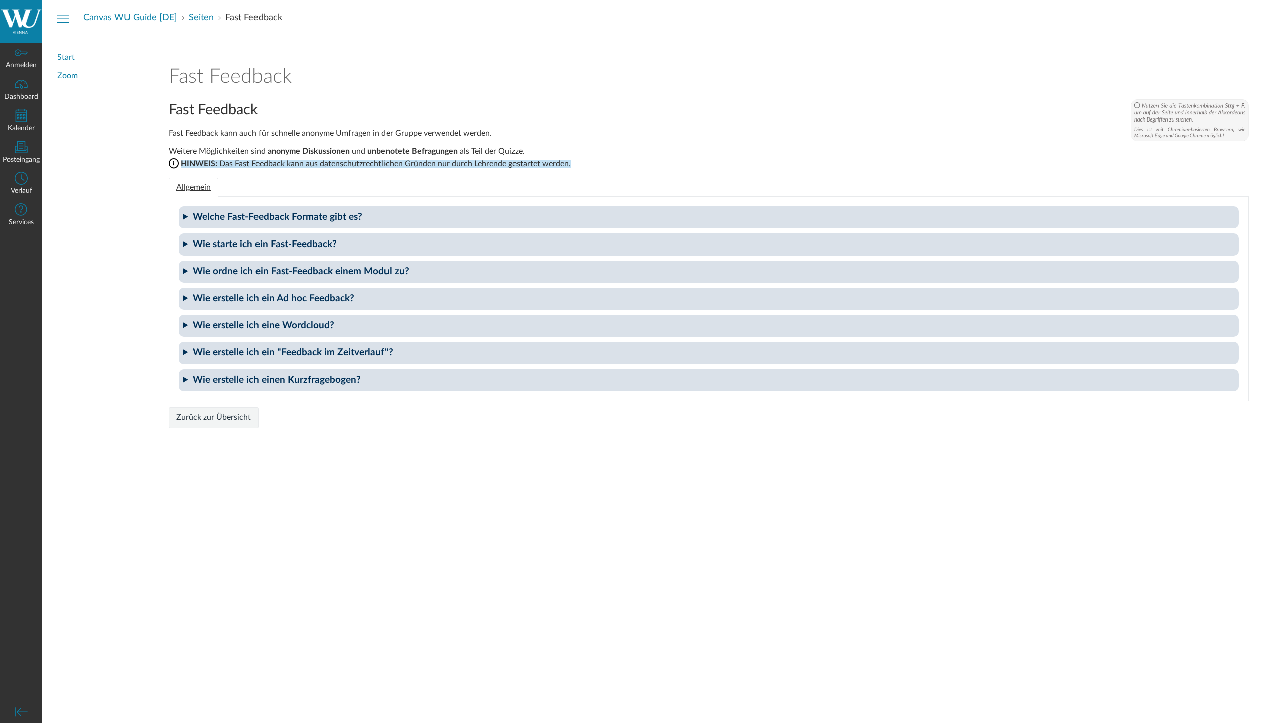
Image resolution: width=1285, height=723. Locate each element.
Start (66, 57)
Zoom (67, 76)
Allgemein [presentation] (193, 187)
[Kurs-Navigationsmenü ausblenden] (63, 18)
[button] (21, 184)
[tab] (193, 187)
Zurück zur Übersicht (213, 417)
